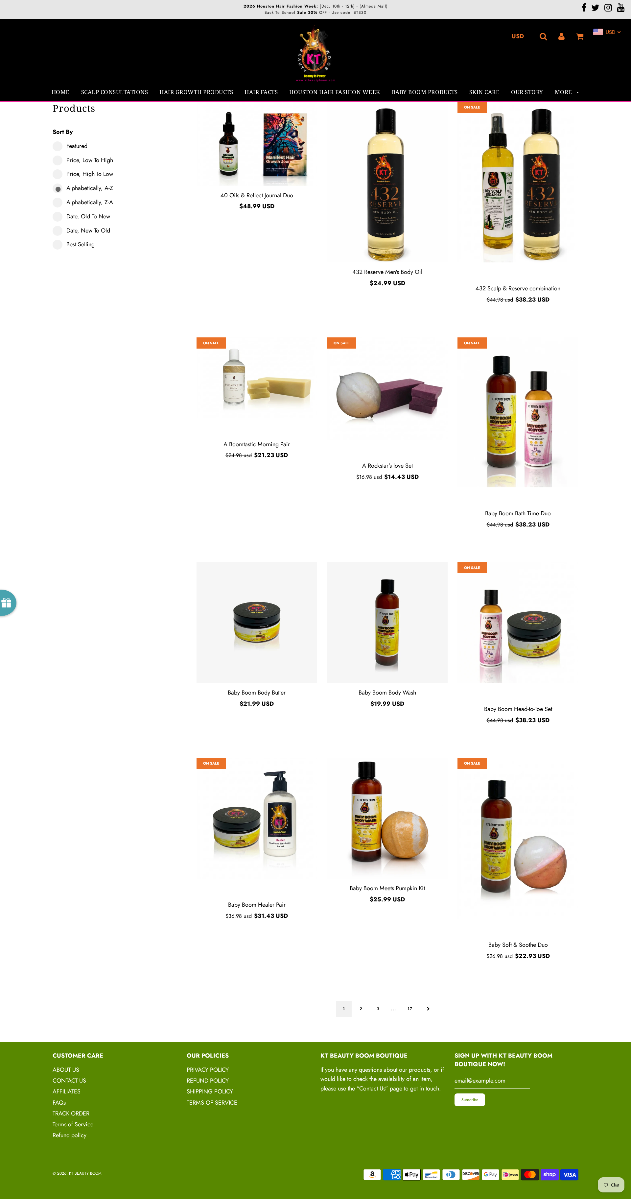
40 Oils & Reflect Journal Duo (257, 195)
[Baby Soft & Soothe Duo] (517, 838)
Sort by (63, 132)
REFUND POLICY (208, 1080)
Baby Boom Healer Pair (257, 904)
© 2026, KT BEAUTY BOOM (77, 1173)
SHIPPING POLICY (210, 1091)
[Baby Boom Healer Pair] (257, 818)
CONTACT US (69, 1080)
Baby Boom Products (425, 92)
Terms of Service (73, 1124)
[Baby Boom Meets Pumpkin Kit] (387, 818)
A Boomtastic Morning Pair (256, 444)
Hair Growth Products (196, 92)
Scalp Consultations (114, 92)
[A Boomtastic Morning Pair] (257, 377)
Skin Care (484, 92)
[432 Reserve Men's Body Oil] (387, 182)
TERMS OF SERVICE (212, 1102)
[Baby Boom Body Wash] (387, 622)
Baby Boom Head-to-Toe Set (518, 709)
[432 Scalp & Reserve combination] (517, 182)
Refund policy (69, 1135)
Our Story (527, 92)
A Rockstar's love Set (387, 465)
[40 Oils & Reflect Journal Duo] (257, 144)
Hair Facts (261, 92)
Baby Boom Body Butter (257, 692)
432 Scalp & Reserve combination (518, 288)
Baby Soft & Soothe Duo (518, 945)
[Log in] (561, 36)
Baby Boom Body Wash (387, 692)
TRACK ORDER (71, 1113)
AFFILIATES (67, 1091)
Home (61, 92)
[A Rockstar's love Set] (387, 388)
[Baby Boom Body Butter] (257, 622)
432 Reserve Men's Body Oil (387, 272)
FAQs (59, 1102)
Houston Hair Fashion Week (334, 92)
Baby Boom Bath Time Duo (518, 513)
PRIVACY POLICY (208, 1069)
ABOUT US (66, 1069)
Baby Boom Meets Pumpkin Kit (387, 888)
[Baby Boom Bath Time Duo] (517, 412)
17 (410, 1009)
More (564, 92)
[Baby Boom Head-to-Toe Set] (517, 622)
